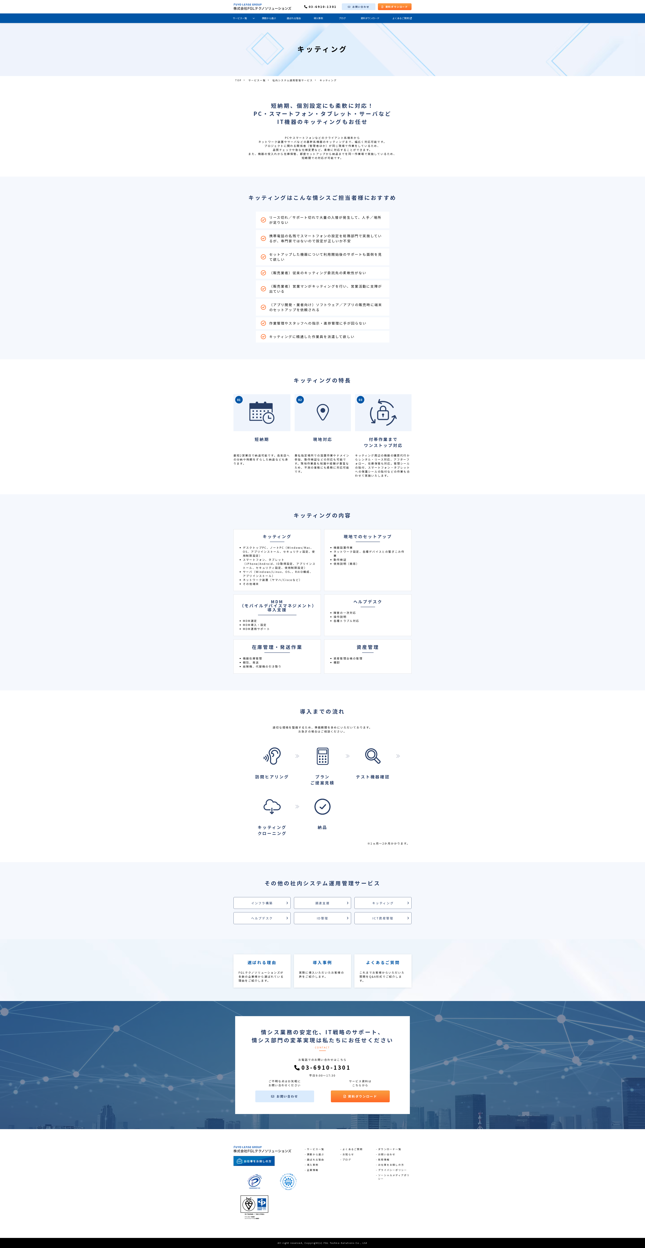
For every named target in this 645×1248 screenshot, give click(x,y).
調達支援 (322, 903)
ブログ (342, 18)
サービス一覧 (240, 18)
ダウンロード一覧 (389, 1149)
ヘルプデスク (262, 918)
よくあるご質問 (400, 18)
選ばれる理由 (294, 18)
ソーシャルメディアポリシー (394, 1176)
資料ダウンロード (396, 6)
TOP (238, 80)
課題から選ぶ (269, 18)
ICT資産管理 (382, 918)
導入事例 (318, 18)
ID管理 (322, 918)
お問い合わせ (360, 6)
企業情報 (312, 1170)
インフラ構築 (262, 903)
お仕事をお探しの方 (391, 1164)
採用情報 (384, 1159)
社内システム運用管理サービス (292, 80)
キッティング (383, 903)
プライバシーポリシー (392, 1170)
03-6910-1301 (323, 7)
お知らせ (348, 1154)
